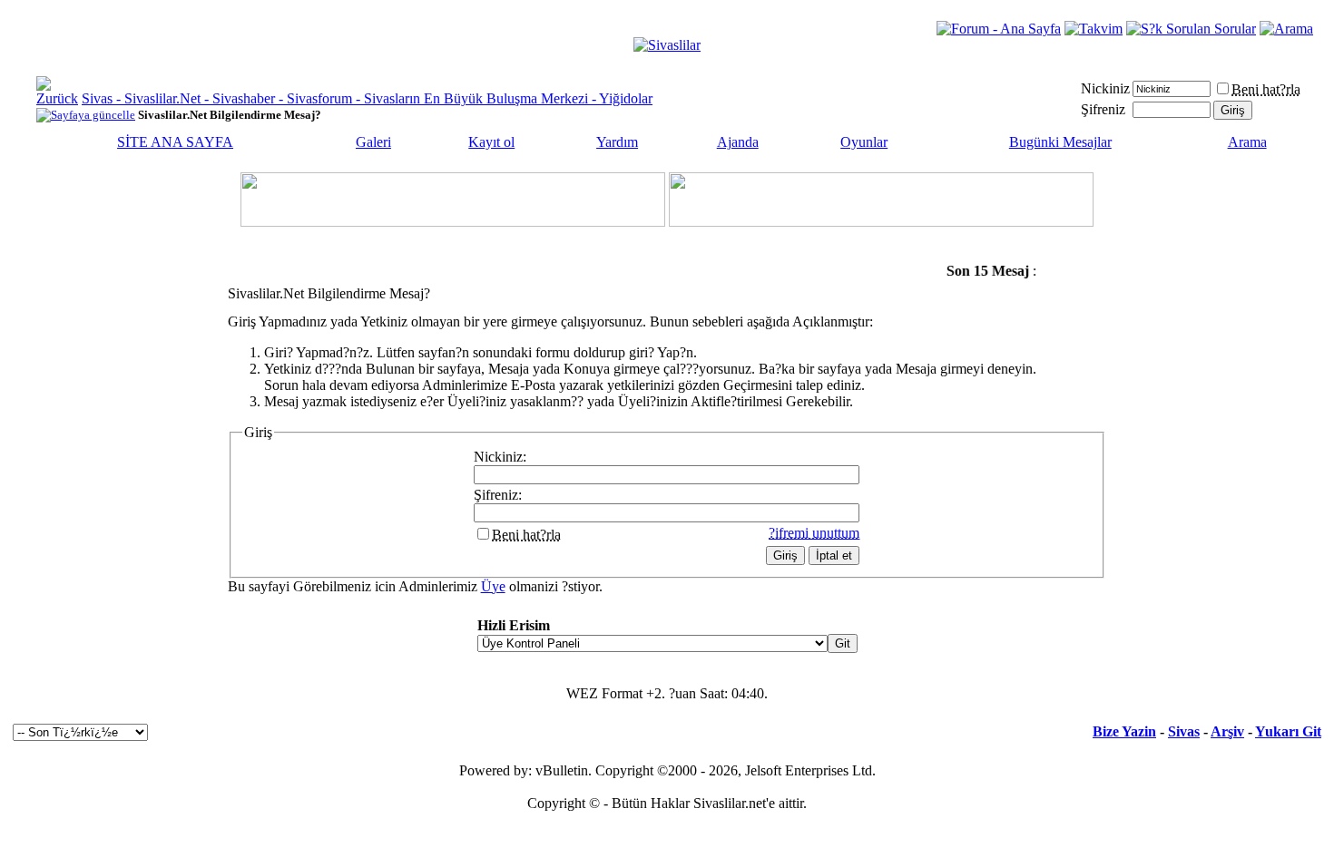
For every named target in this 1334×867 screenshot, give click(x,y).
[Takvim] (1093, 28)
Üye (493, 586)
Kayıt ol (491, 142)
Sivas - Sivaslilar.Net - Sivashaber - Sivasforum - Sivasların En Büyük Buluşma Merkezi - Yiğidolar (367, 98)
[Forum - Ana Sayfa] (999, 28)
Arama (1247, 142)
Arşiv (1227, 731)
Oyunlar (864, 142)
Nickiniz (1105, 88)
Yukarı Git (1288, 731)
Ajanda (738, 142)
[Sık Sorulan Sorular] (1191, 28)
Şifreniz (1103, 109)
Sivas (1184, 731)
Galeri (373, 142)
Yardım (617, 142)
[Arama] (1286, 28)
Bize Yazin (1124, 731)
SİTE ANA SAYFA (175, 142)
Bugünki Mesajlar (1060, 142)
